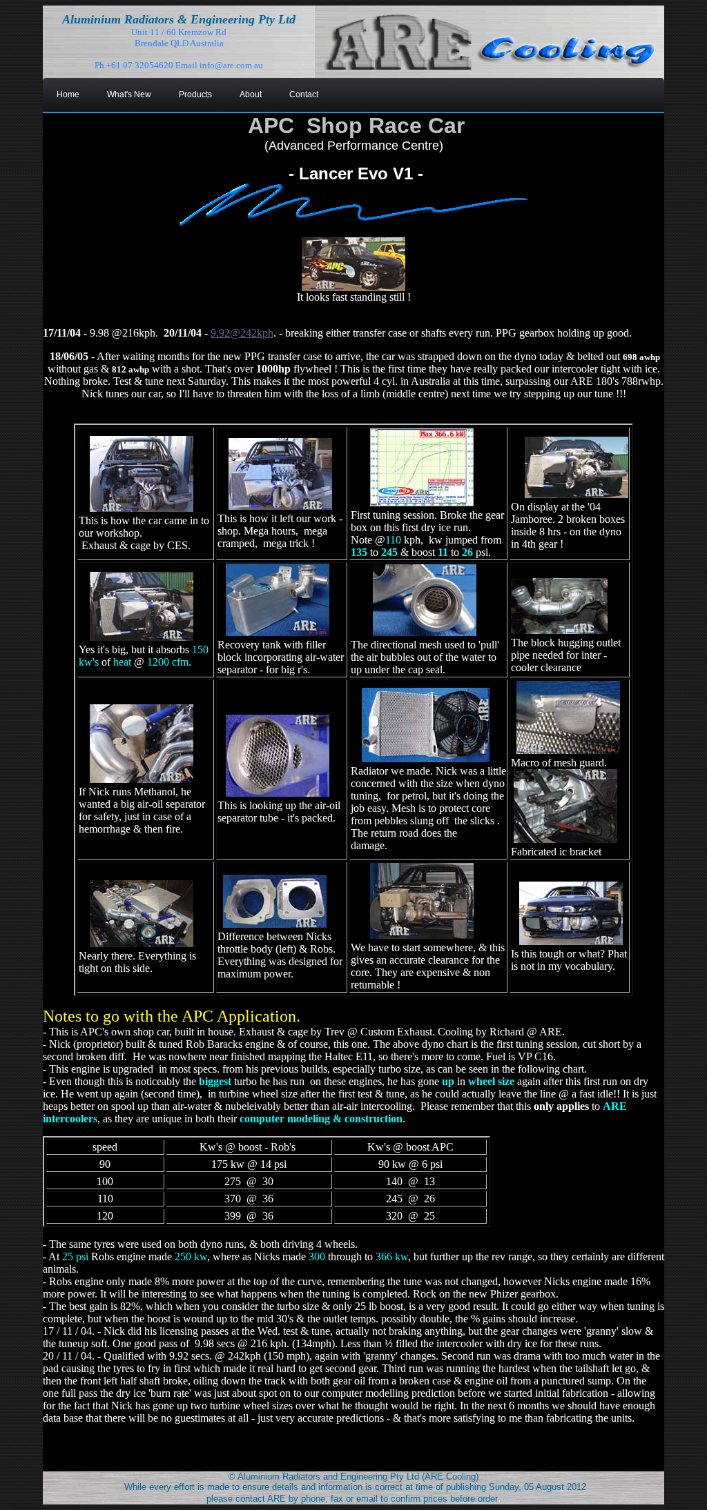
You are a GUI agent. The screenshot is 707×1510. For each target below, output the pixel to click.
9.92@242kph (242, 333)
